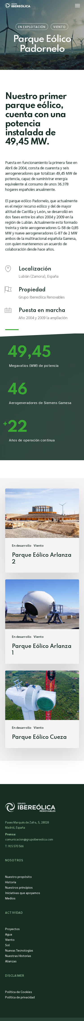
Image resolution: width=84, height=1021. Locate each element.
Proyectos (12, 929)
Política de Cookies (18, 992)
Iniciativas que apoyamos (22, 893)
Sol (7, 945)
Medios (10, 898)
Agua (8, 934)
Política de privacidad (20, 997)
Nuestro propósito (18, 877)
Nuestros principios (19, 887)
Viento (59, 27)
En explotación (31, 27)
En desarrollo (21, 545)
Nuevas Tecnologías (19, 950)
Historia (10, 882)
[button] (77, 5)
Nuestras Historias (18, 956)
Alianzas (11, 961)
